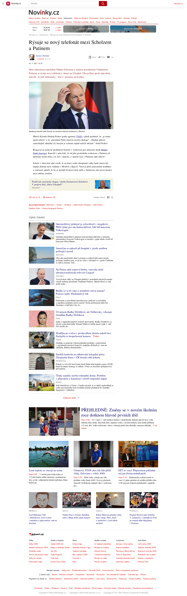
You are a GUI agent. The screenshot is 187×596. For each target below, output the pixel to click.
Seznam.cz (178, 4)
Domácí (53, 18)
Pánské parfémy (149, 579)
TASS (79, 136)
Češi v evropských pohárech (127, 570)
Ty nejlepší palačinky (102, 544)
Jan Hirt (54, 551)
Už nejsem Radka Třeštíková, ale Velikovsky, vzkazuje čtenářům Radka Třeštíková (84, 313)
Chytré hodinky (135, 579)
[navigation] (3, 4)
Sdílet (103, 57)
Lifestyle (126, 18)
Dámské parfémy (87, 579)
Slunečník (90, 575)
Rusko (59, 205)
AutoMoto (45, 22)
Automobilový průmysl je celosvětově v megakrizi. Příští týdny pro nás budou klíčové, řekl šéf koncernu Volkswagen (83, 227)
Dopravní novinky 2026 (147, 551)
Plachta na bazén (66, 575)
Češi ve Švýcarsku (123, 555)
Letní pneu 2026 (144, 544)
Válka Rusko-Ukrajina (82, 205)
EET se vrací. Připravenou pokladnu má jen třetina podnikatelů (136, 472)
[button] (71, 105)
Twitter (47, 588)
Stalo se (45, 18)
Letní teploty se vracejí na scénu (45, 470)
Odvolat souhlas (124, 588)
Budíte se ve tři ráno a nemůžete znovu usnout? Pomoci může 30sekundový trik (80, 292)
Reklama (55, 588)
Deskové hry (112, 579)
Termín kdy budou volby (38, 555)
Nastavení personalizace (143, 588)
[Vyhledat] (103, 3)
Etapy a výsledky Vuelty (60, 547)
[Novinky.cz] (44, 13)
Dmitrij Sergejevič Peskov (52, 208)
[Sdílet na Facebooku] (108, 197)
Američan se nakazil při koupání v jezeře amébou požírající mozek (81, 249)
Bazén (54, 575)
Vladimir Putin (34, 208)
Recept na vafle (100, 558)
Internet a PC (34, 22)
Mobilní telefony (55, 579)
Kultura (108, 18)
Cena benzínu (108, 570)
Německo (50, 205)
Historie (69, 22)
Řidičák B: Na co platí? (147, 555)
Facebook (38, 588)
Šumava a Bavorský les (125, 551)
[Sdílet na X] (112, 197)
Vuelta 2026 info (57, 544)
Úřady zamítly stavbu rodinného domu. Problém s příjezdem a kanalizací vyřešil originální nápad (81, 377)
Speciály (105, 22)
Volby (60, 18)
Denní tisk (132, 22)
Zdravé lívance (100, 551)
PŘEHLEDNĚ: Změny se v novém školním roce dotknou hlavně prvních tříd (119, 412)
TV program (122, 22)
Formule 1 (77, 558)
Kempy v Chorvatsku (124, 544)
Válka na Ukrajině (81, 18)
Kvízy (98, 22)
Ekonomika (117, 18)
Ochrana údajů (110, 588)
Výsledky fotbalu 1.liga (81, 547)
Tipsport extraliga (79, 551)
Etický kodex (97, 588)
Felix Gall (54, 558)
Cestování (60, 22)
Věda (52, 22)
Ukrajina (67, 205)
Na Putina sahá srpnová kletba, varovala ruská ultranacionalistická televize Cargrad (79, 271)
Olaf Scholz (97, 205)
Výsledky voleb (35, 551)
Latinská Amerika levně (125, 558)
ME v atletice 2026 (80, 555)
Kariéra (64, 588)
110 (112, 57)
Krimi (102, 18)
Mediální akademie (82, 588)
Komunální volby (35, 562)
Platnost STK (143, 562)
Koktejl (134, 18)
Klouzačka (100, 575)
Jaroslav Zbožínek (42, 56)
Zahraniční (68, 18)
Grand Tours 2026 (58, 562)
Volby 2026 (33, 544)
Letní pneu (100, 579)
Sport (92, 22)
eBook (94, 57)
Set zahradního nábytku (116, 575)
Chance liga (77, 544)
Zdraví (58, 297)
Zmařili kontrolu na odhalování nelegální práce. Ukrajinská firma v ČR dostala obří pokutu (80, 356)
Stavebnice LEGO (71, 579)
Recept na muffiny (101, 547)
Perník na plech (100, 562)
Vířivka (143, 575)
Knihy (58, 318)
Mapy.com (66, 570)
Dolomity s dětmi (123, 562)
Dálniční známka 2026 (147, 547)
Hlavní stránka (34, 18)
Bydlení (58, 382)
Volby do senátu (35, 558)
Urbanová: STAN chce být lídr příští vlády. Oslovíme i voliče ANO (92, 472)
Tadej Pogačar (56, 555)
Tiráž (71, 588)
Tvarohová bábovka (102, 555)
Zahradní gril (133, 575)
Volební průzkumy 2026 (38, 547)
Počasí (112, 22)
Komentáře (93, 18)
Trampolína (79, 575)
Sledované (142, 22)
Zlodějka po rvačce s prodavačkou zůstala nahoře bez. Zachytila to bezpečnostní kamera (83, 334)
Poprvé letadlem (122, 547)
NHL (74, 562)
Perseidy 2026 (94, 570)
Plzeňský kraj (61, 361)
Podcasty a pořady (80, 22)
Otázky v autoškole (145, 558)
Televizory (123, 579)
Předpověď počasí (79, 570)
